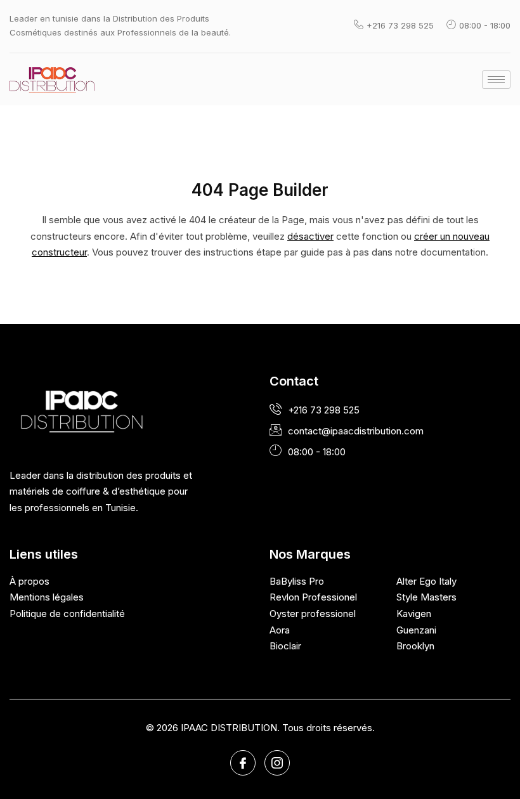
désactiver (310, 236)
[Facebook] (243, 763)
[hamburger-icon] (496, 79)
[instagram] (277, 763)
